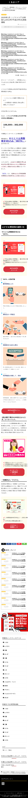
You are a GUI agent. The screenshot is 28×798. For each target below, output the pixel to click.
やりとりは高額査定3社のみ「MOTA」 (13, 139)
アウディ (7, 689)
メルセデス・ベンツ (10, 682)
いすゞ (6, 670)
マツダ (6, 666)
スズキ (6, 678)
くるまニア (14, 2)
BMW (6, 685)
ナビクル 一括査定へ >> (14, 526)
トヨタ (6, 642)
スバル (6, 662)
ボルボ (6, 697)
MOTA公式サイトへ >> (14, 211)
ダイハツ (7, 674)
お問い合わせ (19, 793)
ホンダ (6, 654)
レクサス (7, 646)
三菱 (6, 658)
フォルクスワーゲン (10, 693)
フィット (5, 750)
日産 (6, 650)
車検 (10, 750)
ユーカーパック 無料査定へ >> (14, 472)
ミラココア (4, 14)
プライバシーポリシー (10, 793)
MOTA (4, 173)
